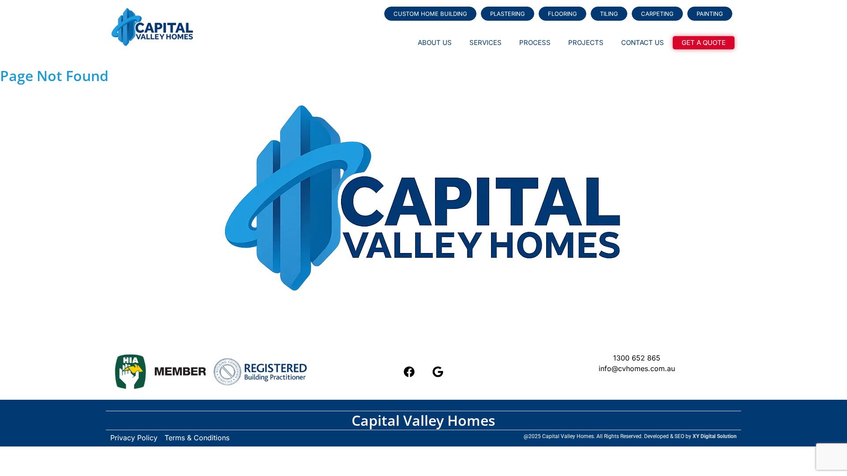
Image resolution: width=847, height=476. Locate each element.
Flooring (562, 13)
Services (485, 42)
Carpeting (657, 13)
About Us (435, 42)
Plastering (507, 13)
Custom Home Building (430, 13)
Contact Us (642, 42)
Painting (710, 13)
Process (535, 42)
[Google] (438, 372)
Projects (585, 42)
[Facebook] (409, 372)
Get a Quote (704, 42)
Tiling (609, 13)
